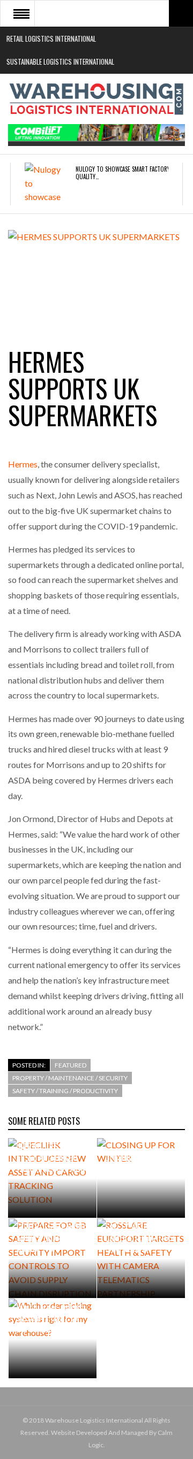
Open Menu (21, 13)
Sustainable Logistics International (60, 61)
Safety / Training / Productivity (65, 1091)
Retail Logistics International (51, 38)
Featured (70, 1065)
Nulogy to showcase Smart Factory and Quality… (128, 173)
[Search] (181, 13)
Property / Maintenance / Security (70, 1078)
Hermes (23, 464)
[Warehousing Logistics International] (96, 99)
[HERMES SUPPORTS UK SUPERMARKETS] (96, 277)
